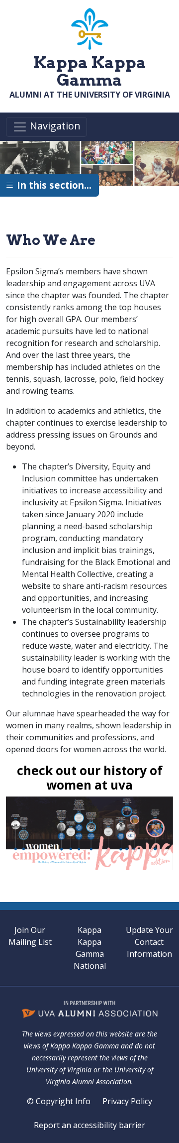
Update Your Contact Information (149, 941)
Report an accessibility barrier (89, 1125)
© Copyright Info (58, 1101)
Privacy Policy (127, 1101)
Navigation (54, 126)
